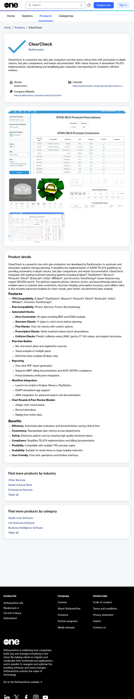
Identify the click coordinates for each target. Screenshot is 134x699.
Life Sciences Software (21, 523)
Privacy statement (103, 615)
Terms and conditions (105, 609)
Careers (62, 602)
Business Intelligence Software (25, 528)
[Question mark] (88, 5)
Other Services (16, 480)
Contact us (99, 627)
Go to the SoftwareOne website (21, 682)
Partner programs (67, 621)
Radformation (36, 50)
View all (13, 494)
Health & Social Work (20, 485)
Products (46, 16)
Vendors (27, 16)
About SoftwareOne (69, 609)
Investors (63, 615)
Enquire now (104, 5)
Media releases (66, 627)
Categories (66, 16)
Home (11, 16)
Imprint (97, 621)
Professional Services (20, 490)
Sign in (123, 5)
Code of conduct (102, 602)
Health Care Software (20, 518)
